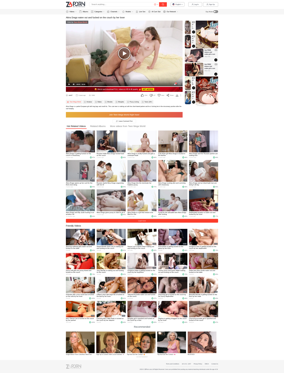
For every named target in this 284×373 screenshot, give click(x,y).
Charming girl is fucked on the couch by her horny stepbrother (172, 295)
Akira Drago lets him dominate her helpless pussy (139, 184)
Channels (113, 12)
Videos (71, 12)
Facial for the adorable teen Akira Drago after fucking (172, 213)
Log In (196, 4)
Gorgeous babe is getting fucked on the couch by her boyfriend (141, 271)
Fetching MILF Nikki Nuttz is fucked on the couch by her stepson (110, 319)
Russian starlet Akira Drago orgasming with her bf (110, 184)
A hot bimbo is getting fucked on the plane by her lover (170, 247)
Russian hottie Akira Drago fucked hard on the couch (110, 154)
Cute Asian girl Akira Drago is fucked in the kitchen (171, 154)
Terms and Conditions (172, 364)
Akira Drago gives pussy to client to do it (111, 212)
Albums (85, 12)
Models (128, 12)
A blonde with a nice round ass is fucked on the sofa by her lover (80, 295)
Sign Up (212, 4)
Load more (142, 221)
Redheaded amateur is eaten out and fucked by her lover (202, 213)
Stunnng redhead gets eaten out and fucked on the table (79, 247)
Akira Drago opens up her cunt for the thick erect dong (79, 184)
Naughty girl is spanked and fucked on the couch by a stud (140, 319)
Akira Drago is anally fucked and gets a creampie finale (141, 154)
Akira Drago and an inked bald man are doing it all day (203, 184)
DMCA (207, 364)
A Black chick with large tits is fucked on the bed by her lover (110, 295)
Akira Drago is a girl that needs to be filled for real (140, 213)
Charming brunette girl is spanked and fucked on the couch (202, 319)
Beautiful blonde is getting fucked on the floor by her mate (203, 295)
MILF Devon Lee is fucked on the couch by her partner (80, 319)
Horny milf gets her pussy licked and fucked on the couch (78, 271)
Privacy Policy (198, 364)
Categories (98, 12)
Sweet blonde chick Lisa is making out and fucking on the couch (110, 247)
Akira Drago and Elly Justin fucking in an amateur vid (80, 213)
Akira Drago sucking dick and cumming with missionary (171, 184)
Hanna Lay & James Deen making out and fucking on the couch (140, 247)
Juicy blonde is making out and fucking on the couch (110, 271)
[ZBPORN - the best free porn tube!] (75, 4)
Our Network (171, 12)
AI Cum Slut (156, 12)
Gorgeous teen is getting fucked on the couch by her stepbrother (202, 247)
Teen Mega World (80, 22)
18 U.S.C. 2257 (186, 364)
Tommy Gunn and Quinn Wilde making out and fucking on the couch (171, 271)
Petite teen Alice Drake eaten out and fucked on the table (202, 271)
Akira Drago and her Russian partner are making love (203, 154)
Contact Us (214, 364)
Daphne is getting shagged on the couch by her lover (172, 319)
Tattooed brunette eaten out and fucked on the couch (141, 295)
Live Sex (142, 12)
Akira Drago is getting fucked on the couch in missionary (78, 154)
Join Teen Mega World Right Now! (124, 115)
